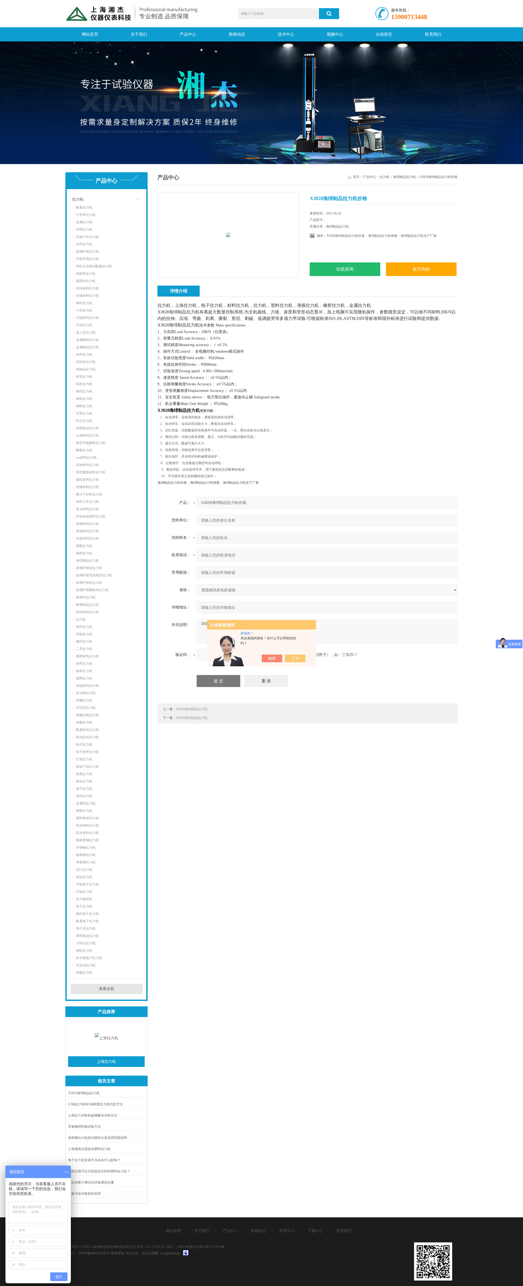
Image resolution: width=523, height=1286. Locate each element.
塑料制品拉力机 (87, 936)
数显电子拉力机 (87, 921)
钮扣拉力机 (84, 877)
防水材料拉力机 (87, 833)
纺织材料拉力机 (87, 612)
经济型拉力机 (86, 708)
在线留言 (384, 34)
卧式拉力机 (84, 744)
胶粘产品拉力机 (87, 766)
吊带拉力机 (84, 413)
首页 (356, 177)
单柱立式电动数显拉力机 (94, 266)
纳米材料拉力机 (87, 825)
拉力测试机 (84, 899)
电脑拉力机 (84, 722)
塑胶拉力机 (84, 546)
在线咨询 (345, 269)
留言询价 (421, 269)
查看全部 (106, 989)
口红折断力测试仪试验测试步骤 (91, 1182)
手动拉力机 (84, 325)
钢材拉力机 (84, 553)
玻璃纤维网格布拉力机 (92, 590)
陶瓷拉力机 (84, 450)
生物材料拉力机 (87, 296)
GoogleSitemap (170, 1253)
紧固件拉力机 (86, 281)
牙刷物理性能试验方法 (84, 1126)
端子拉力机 (84, 789)
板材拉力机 (84, 671)
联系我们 (433, 34)
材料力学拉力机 (87, 502)
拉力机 (78, 199)
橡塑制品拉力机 (87, 605)
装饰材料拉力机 (87, 531)
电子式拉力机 (86, 928)
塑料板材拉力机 (87, 818)
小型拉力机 (84, 310)
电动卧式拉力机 (87, 737)
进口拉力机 (84, 870)
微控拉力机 (84, 641)
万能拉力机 (84, 892)
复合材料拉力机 (87, 509)
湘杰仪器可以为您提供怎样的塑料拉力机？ (99, 1171)
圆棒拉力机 (84, 678)
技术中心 (286, 34)
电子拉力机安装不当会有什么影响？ (94, 1160)
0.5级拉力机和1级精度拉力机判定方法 (95, 1104)
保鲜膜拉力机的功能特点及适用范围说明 (97, 1138)
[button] (252, 158)
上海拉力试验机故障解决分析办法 (92, 1115)
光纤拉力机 (84, 244)
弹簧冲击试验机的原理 (84, 1194)
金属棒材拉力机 (87, 340)
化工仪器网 (150, 1253)
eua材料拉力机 (86, 457)
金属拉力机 (84, 222)
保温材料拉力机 (87, 686)
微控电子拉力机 (87, 914)
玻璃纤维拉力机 (87, 251)
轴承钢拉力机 (86, 855)
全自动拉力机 (86, 965)
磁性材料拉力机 (87, 480)
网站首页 (90, 34)
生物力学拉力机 (87, 237)
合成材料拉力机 (87, 435)
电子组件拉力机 (87, 752)
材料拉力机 (84, 663)
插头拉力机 (84, 781)
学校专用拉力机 (87, 259)
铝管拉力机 (84, 377)
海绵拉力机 (84, 796)
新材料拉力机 (86, 597)
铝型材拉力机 (86, 362)
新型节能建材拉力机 (90, 443)
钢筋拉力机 (84, 950)
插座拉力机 (84, 774)
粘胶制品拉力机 (87, 428)
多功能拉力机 (86, 693)
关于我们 (139, 34)
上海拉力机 (106, 1062)
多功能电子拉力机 (89, 958)
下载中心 (315, 1231)
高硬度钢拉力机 (87, 840)
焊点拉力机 (84, 421)
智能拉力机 (84, 634)
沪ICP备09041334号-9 (93, 1253)
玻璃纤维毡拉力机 (89, 568)
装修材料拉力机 (87, 524)
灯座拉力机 (84, 759)
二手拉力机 (84, 649)
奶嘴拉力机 (84, 700)
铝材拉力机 (84, 384)
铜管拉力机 (84, 399)
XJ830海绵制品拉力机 (192, 709)
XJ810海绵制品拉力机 (84, 1093)
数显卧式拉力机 (87, 730)
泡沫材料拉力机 (87, 288)
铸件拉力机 (84, 627)
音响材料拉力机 (87, 465)
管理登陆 (117, 1253)
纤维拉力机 (84, 229)
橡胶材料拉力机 (87, 656)
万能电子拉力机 (87, 884)
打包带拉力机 (86, 215)
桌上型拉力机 (86, 332)
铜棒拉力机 (84, 811)
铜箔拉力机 (84, 391)
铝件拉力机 (84, 354)
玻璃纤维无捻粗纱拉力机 (94, 575)
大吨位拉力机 (86, 943)
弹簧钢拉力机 (86, 862)
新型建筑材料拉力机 (90, 472)
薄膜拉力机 (84, 973)
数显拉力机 (84, 207)
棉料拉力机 (84, 303)
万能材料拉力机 (87, 318)
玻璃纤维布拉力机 (89, 583)
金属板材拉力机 (87, 347)
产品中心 (188, 34)
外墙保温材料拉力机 (90, 516)
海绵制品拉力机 (87, 560)
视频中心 (335, 34)
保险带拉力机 (86, 274)
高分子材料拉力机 (89, 494)
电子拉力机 (84, 906)
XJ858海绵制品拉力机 (192, 718)
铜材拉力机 (84, 406)
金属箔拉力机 (86, 803)
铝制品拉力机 (86, 369)
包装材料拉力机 (87, 538)
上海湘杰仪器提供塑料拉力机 (89, 1149)
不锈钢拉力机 (86, 847)
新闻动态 (237, 34)
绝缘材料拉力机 (87, 487)
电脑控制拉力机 (87, 715)
